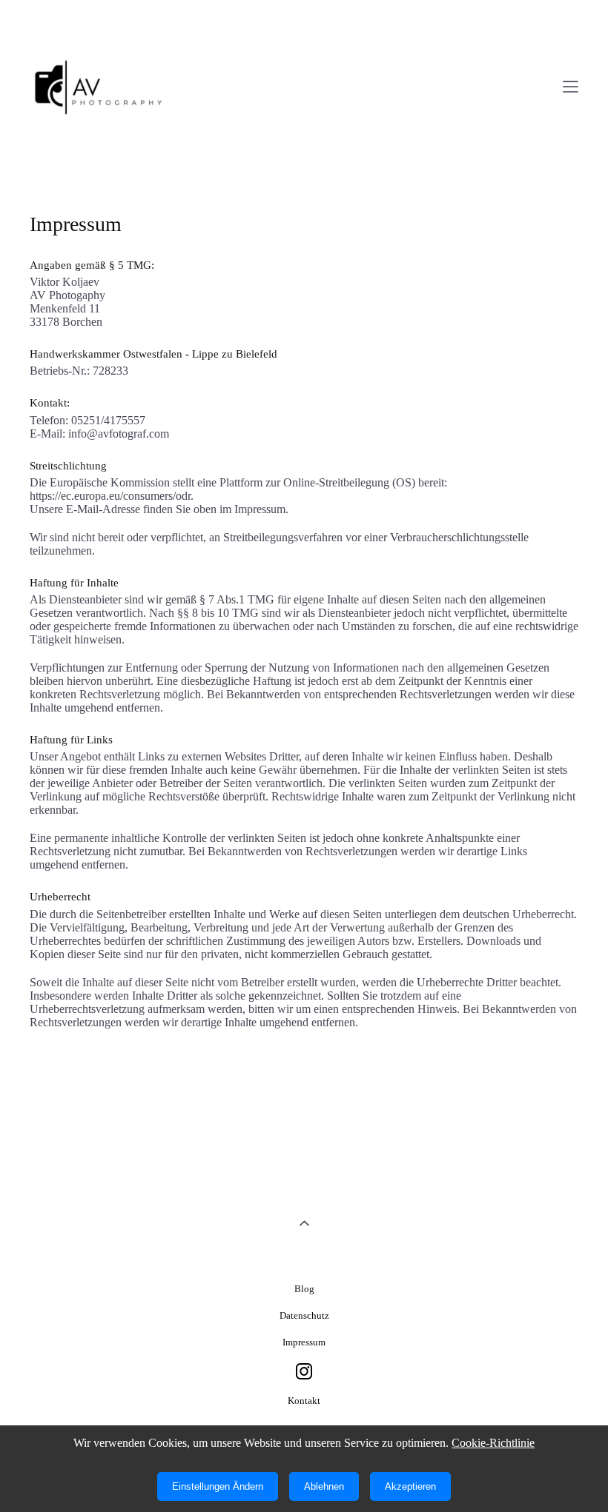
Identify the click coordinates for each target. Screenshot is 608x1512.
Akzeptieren (410, 1486)
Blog (304, 1288)
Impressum (304, 1342)
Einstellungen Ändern (217, 1486)
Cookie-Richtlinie (493, 1442)
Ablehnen (324, 1486)
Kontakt (304, 1400)
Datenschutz (304, 1315)
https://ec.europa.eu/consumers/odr (110, 495)
